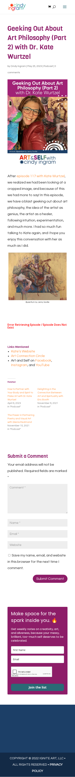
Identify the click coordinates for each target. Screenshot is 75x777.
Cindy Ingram (18, 66)
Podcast (48, 66)
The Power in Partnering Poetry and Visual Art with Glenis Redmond (21, 418)
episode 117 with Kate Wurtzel (41, 176)
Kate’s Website (23, 351)
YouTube (43, 365)
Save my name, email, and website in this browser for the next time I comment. (37, 562)
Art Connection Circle (28, 356)
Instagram (19, 365)
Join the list (38, 687)
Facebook (43, 360)
